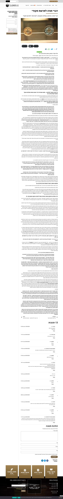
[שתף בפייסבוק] (55, 49)
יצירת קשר (27, 5)
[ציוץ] (51, 49)
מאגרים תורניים (39, 5)
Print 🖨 (36, 46)
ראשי (56, 5)
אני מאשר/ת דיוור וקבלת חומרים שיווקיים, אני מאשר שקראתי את (12, 30)
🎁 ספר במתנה (32, 5)
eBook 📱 (24, 46)
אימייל (57, 446)
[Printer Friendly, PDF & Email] (39, 52)
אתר (57, 450)
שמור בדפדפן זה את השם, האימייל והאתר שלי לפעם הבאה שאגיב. (46, 454)
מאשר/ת (19, 497)
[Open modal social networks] (45, 49)
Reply (54, 331)
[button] (47, 461)
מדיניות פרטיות (10, 31)
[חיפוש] (8, 1)
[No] (60, 497)
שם (57, 442)
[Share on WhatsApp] (48, 49)
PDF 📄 (31, 46)
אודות (53, 5)
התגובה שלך (55, 430)
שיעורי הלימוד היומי (47, 5)
